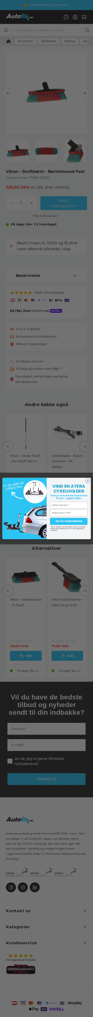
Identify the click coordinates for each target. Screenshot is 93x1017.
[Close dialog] (87, 481)
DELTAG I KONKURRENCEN (68, 521)
